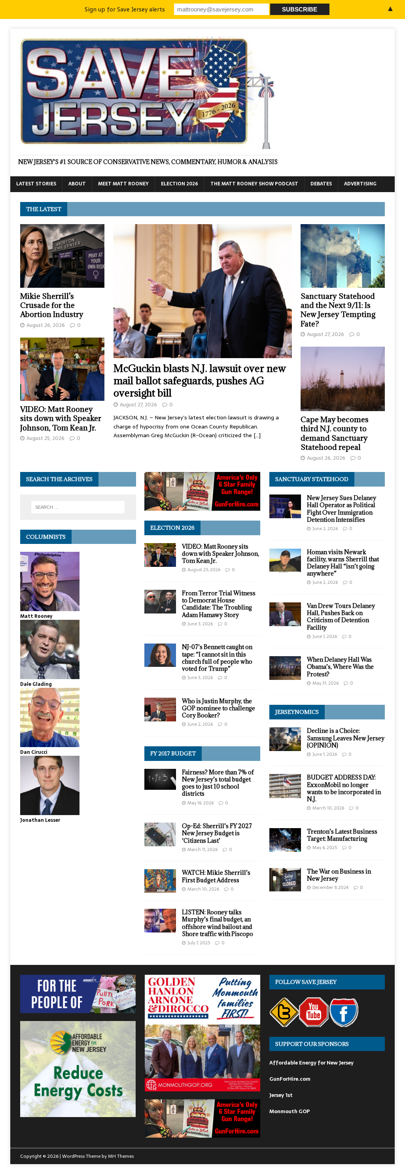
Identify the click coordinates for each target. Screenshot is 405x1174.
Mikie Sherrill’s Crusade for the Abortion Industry (51, 305)
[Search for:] (78, 507)
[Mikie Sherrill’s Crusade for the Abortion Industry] (62, 283)
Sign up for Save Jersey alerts (125, 9)
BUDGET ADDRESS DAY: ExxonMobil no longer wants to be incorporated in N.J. (344, 788)
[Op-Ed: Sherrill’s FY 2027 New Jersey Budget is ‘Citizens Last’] (160, 842)
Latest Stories (36, 184)
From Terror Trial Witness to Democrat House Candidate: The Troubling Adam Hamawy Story (218, 604)
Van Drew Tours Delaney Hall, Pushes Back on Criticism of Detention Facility (341, 616)
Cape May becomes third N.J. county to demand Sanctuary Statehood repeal (335, 433)
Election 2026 (179, 184)
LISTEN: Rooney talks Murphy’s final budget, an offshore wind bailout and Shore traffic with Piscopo (217, 923)
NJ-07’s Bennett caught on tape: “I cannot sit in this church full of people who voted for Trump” (217, 657)
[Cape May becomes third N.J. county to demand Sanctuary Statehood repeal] (343, 406)
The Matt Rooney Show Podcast (254, 184)
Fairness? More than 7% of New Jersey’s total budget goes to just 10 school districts (218, 783)
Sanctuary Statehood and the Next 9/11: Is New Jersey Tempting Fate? (338, 309)
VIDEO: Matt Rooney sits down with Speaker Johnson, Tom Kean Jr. (60, 418)
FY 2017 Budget (173, 753)
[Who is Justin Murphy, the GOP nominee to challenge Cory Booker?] (160, 716)
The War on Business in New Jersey (339, 875)
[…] (257, 435)
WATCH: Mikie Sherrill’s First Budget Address (216, 876)
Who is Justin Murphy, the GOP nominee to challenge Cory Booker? (218, 708)
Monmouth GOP (289, 1111)
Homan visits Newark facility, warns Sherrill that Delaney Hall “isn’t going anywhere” (343, 563)
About (77, 184)
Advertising (360, 184)
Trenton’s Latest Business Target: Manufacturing (342, 835)
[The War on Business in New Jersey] (285, 886)
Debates (321, 184)
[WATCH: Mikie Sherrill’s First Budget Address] (160, 888)
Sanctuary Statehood (311, 479)
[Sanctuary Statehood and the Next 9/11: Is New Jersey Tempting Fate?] (343, 283)
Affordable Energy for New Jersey (311, 1063)
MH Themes (121, 1156)
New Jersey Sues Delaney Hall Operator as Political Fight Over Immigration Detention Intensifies (341, 508)
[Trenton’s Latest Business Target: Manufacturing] (285, 847)
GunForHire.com (289, 1079)
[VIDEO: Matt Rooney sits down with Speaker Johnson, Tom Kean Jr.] (62, 396)
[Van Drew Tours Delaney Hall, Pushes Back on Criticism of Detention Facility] (285, 621)
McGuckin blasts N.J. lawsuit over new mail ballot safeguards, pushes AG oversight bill (200, 380)
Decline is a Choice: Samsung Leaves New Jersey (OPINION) (345, 738)
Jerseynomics (297, 711)
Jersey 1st (281, 1095)
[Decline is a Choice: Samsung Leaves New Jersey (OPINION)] (285, 746)
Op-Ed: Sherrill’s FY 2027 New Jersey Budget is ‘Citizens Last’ (217, 833)
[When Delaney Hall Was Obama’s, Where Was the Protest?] (285, 675)
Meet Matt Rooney (123, 184)
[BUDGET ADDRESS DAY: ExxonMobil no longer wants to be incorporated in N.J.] (285, 793)
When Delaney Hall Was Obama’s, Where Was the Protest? (340, 667)
